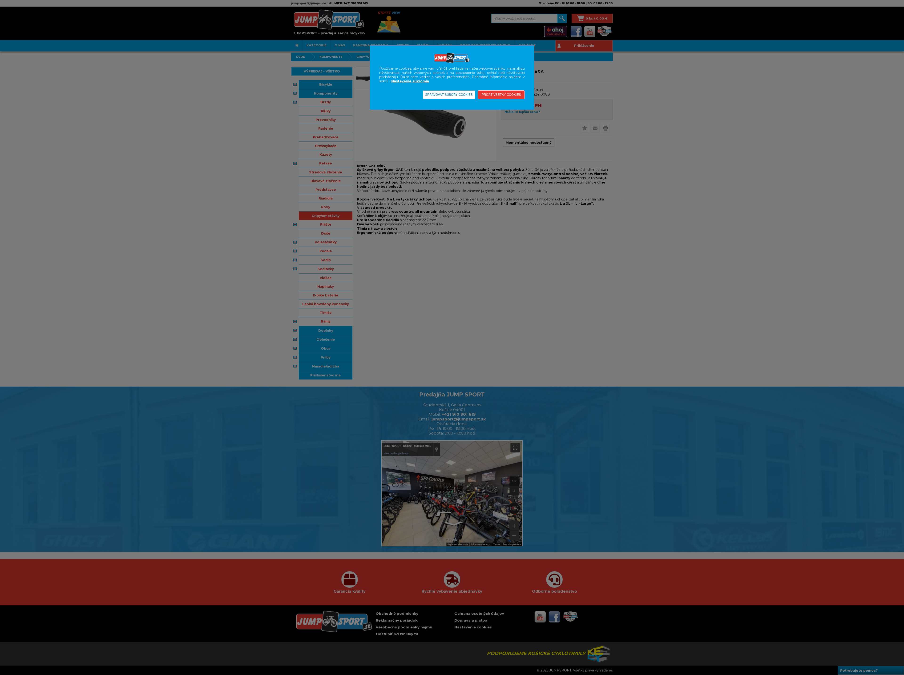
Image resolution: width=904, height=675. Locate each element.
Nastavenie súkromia (410, 81)
